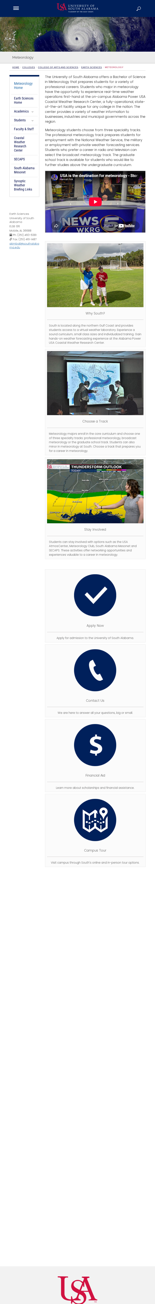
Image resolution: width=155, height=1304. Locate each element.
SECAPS (19, 159)
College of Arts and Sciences (58, 67)
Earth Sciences (91, 67)
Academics (21, 111)
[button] (139, 8)
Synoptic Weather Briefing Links (23, 185)
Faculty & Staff (24, 129)
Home (15, 67)
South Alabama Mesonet (24, 170)
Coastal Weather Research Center (20, 144)
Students (20, 120)
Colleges (28, 67)
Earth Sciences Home (23, 100)
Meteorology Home (23, 85)
